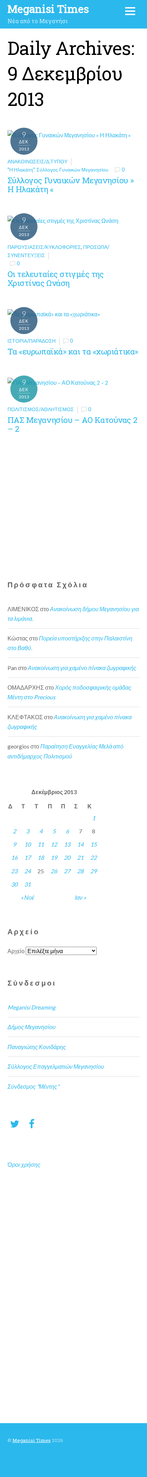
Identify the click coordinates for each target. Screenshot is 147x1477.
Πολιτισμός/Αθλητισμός (40, 409)
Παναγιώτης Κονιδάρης (36, 1046)
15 (93, 844)
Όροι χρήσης (23, 1164)
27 (67, 871)
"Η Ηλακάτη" (20, 170)
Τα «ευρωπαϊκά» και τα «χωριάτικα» (72, 351)
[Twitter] (14, 1123)
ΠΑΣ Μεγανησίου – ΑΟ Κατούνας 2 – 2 (72, 424)
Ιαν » (80, 897)
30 (14, 884)
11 (40, 844)
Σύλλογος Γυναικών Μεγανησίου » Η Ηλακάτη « (70, 184)
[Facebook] (32, 1123)
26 (54, 871)
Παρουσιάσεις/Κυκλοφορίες (44, 247)
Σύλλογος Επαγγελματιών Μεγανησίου (55, 1066)
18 (40, 857)
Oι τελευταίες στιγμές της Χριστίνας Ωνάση (55, 278)
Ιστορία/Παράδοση (31, 341)
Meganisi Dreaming (31, 1007)
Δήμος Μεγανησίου (31, 1026)
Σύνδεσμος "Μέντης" (33, 1086)
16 (14, 857)
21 (80, 857)
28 (80, 871)
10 (27, 844)
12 (54, 844)
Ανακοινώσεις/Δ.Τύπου (37, 161)
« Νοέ (27, 897)
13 (67, 844)
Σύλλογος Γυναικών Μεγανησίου (72, 170)
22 (93, 857)
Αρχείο (16, 950)
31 (27, 884)
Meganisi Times (31, 1440)
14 (80, 844)
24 (27, 871)
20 (67, 857)
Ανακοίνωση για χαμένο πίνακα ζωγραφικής (82, 667)
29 (93, 871)
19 (54, 857)
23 (14, 871)
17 (27, 857)
